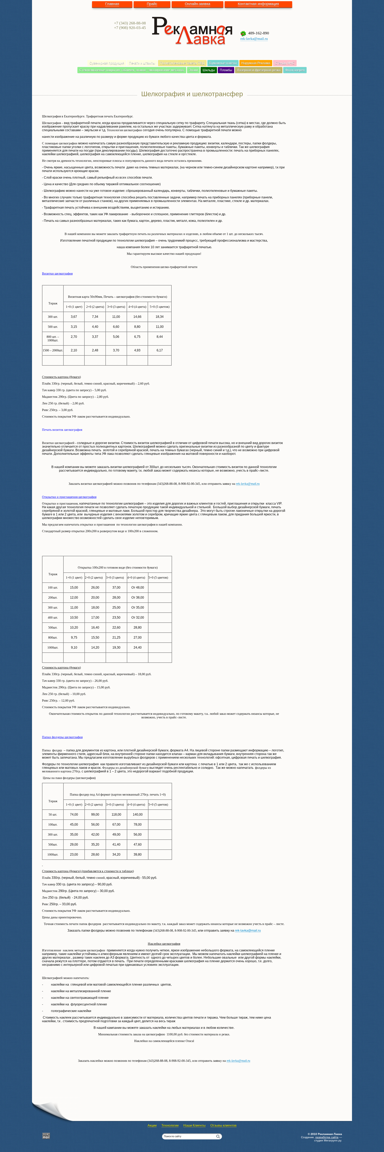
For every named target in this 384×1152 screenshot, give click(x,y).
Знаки (193, 70)
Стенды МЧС (285, 63)
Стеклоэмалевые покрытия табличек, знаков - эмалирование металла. (131, 70)
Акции (152, 1125)
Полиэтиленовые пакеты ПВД (182, 63)
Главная (112, 4)
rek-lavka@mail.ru (254, 39)
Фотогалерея (295, 70)
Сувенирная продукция (106, 63)
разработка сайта (326, 1137)
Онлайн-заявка (197, 4)
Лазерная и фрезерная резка (258, 70)
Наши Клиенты (194, 1125)
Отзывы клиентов (223, 1125)
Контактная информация (258, 4)
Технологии (170, 1125)
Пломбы (226, 70)
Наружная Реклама (255, 63)
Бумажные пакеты (223, 63)
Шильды (209, 70)
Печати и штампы (142, 63)
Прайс (152, 4)
